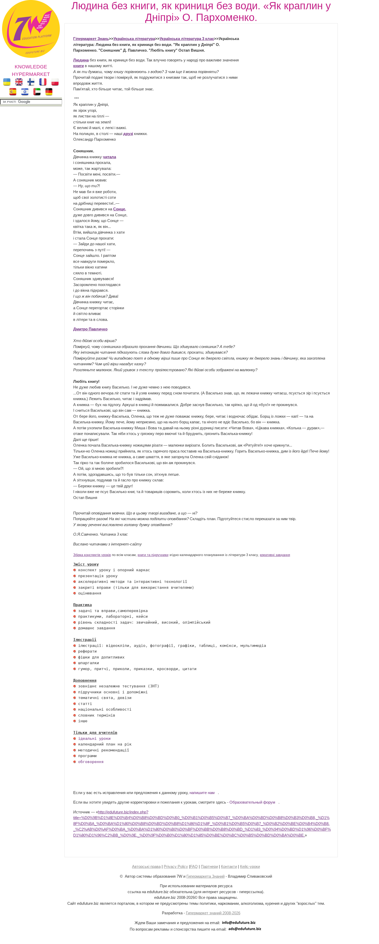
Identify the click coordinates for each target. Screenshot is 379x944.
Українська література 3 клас (187, 38)
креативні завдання (275, 555)
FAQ (194, 866)
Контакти (229, 866)
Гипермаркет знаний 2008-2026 (213, 913)
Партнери (209, 866)
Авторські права (146, 866)
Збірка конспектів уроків (92, 555)
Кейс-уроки (250, 866)
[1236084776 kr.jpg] (74, 570)
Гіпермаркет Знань (91, 38)
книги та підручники (153, 555)
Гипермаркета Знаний (205, 876)
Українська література (134, 38)
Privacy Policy (176, 866)
